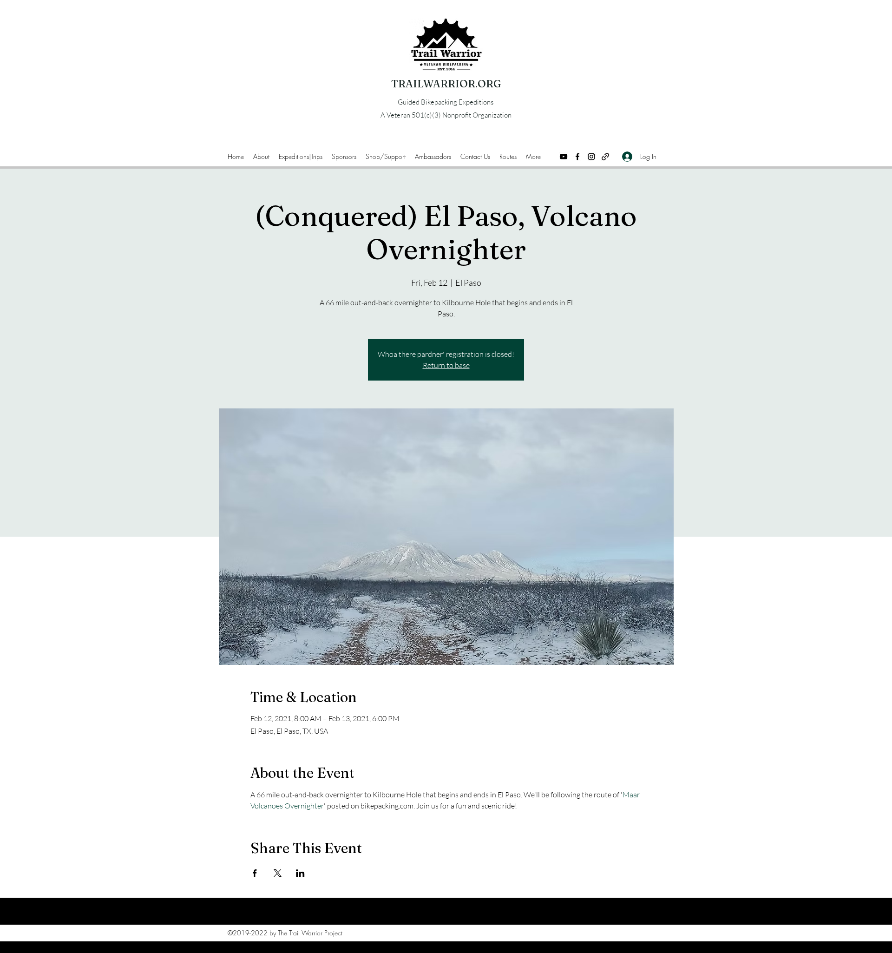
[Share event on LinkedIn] (300, 873)
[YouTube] (563, 156)
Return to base (446, 365)
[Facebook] (577, 156)
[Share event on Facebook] (254, 873)
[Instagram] (591, 156)
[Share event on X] (277, 873)
